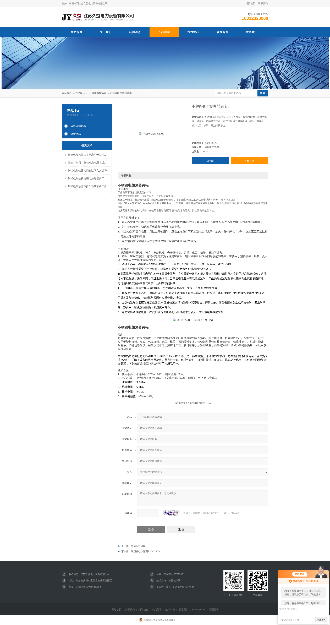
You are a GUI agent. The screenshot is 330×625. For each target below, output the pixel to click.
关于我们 (106, 32)
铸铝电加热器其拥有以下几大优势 (87, 170)
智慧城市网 (174, 580)
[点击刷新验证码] (171, 513)
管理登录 (214, 609)
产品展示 (164, 32)
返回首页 (250, 3)
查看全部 (75, 133)
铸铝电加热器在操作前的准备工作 (87, 186)
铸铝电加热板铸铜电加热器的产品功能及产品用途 (88, 178)
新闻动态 (135, 32)
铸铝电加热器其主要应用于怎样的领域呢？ (88, 154)
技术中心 (193, 32)
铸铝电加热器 (99, 93)
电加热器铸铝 (138, 546)
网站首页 (76, 32)
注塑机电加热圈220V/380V (145, 551)
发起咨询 (321, 619)
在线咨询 (222, 32)
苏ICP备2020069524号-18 (180, 586)
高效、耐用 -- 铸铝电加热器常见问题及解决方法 (88, 162)
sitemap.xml (198, 609)
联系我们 (263, 3)
